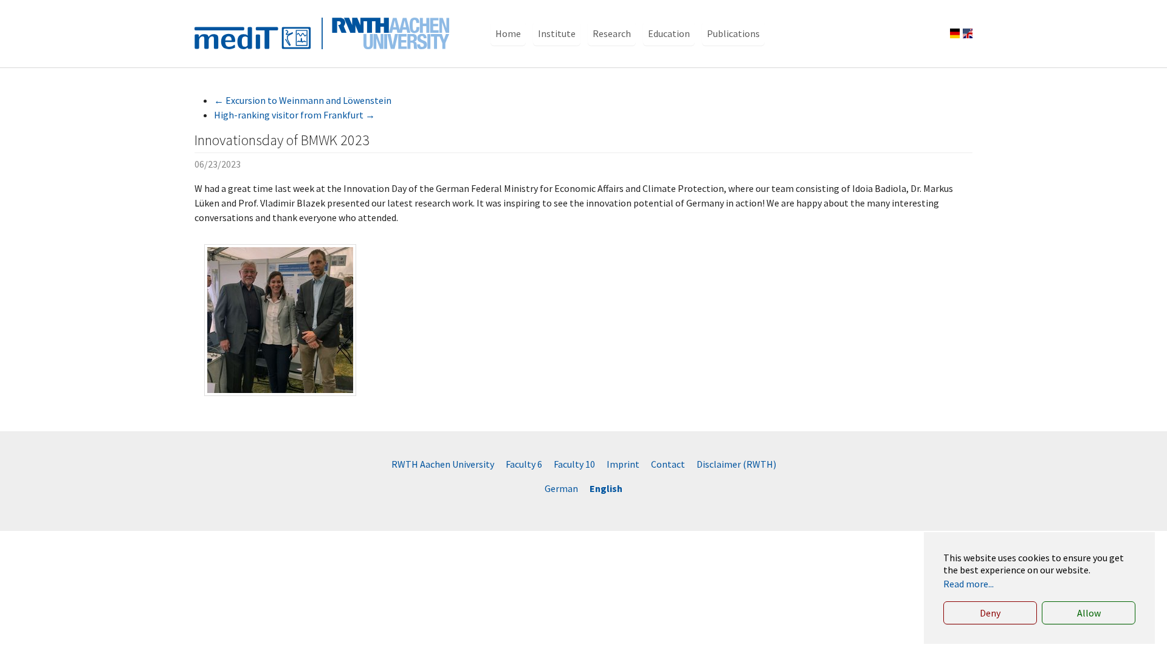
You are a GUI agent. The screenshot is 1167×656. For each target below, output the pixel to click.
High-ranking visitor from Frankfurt (294, 115)
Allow (1089, 613)
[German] (955, 33)
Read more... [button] (968, 584)
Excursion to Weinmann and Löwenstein (302, 100)
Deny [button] (990, 613)
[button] (508, 33)
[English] (967, 33)
